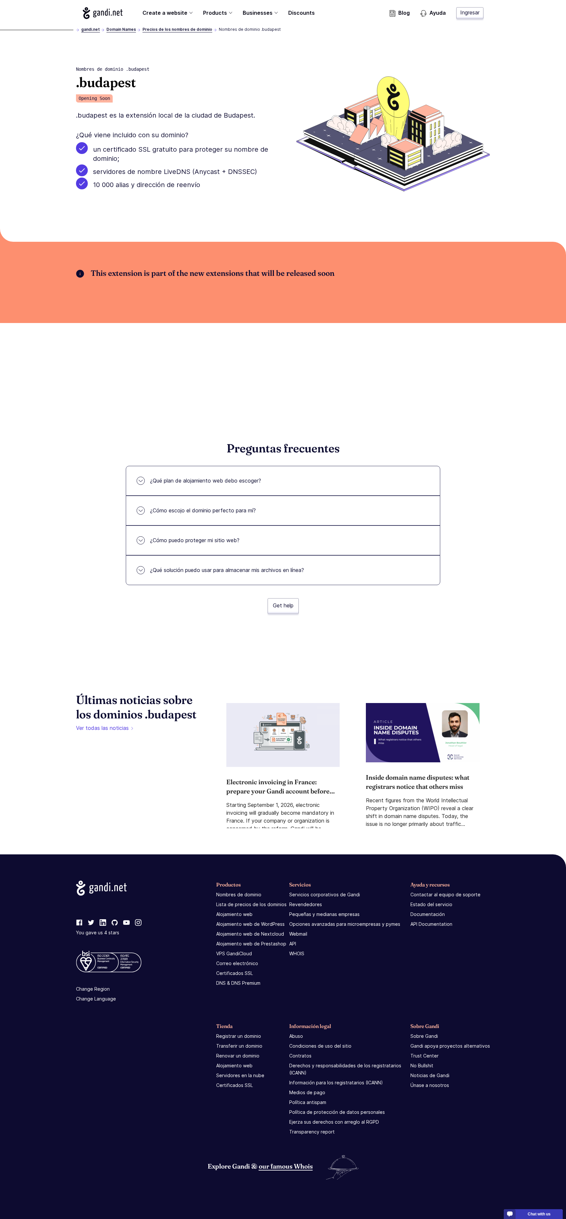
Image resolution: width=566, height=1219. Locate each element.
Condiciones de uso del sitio (320, 1046)
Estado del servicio (431, 904)
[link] (79, 922)
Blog (404, 13)
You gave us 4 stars (97, 932)
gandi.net (90, 29)
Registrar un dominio (238, 1036)
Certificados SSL (234, 973)
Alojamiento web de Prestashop (251, 943)
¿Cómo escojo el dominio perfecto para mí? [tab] (203, 510)
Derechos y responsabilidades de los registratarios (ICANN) (345, 1069)
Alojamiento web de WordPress (250, 924)
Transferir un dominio (239, 1046)
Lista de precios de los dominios (251, 904)
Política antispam (307, 1102)
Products (215, 13)
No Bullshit (421, 1065)
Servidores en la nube (240, 1075)
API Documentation (431, 924)
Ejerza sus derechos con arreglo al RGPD (334, 1122)
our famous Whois (286, 1166)
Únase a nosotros (429, 1085)
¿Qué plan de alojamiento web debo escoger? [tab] (205, 480)
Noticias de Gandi (429, 1075)
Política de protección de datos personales (337, 1112)
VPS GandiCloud (234, 953)
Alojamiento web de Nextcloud (250, 934)
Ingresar (470, 12)
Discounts (301, 13)
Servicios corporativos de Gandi (324, 894)
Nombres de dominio (238, 894)
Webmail (298, 934)
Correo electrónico (237, 963)
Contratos (300, 1055)
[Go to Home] (103, 13)
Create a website (164, 13)
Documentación (427, 914)
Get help (283, 605)
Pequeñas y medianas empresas (324, 914)
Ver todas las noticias (102, 728)
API (292, 943)
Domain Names (121, 29)
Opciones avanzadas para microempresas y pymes (344, 924)
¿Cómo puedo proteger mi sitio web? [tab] (194, 540)
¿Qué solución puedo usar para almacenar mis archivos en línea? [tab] (227, 570)
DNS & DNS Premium (238, 983)
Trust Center (424, 1055)
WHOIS (296, 953)
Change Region (93, 989)
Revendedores (305, 904)
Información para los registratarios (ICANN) (336, 1082)
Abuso (296, 1036)
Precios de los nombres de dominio (177, 29)
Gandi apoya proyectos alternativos (450, 1046)
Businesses (258, 13)
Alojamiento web (234, 914)
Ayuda (437, 13)
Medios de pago (307, 1092)
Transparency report (312, 1131)
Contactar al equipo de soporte (445, 894)
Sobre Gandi (424, 1036)
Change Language (96, 998)
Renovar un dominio (237, 1055)
